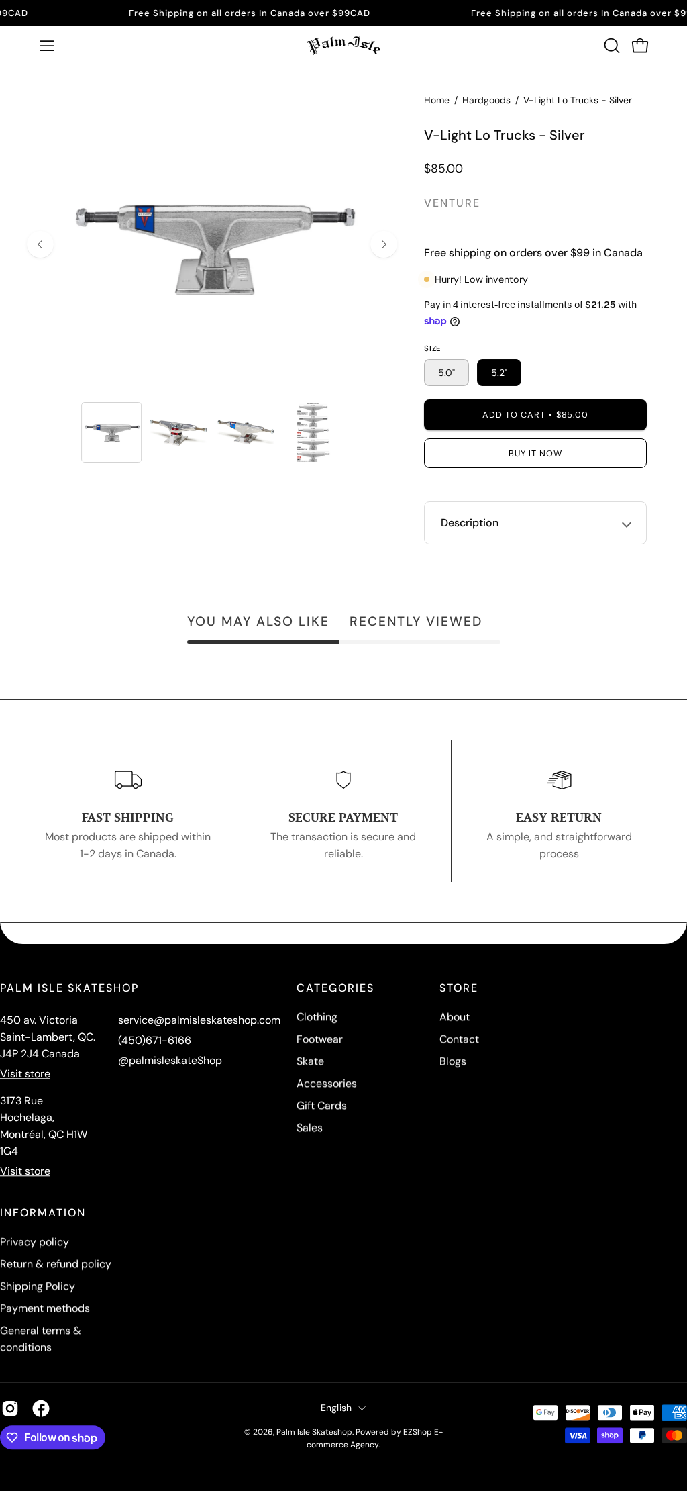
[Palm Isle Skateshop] (343, 45)
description (469, 523)
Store (458, 988)
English (336, 1408)
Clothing (317, 1017)
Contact (459, 1039)
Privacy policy (34, 1242)
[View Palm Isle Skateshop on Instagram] (10, 1408)
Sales (310, 1127)
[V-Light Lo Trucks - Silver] (111, 432)
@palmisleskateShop (170, 1060)
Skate (310, 1061)
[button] (610, 45)
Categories (335, 988)
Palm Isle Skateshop (314, 1432)
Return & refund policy (55, 1264)
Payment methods (45, 1308)
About (454, 1017)
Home (437, 100)
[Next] (383, 244)
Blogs (452, 1061)
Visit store (25, 1074)
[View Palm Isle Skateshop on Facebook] (41, 1408)
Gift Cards (322, 1105)
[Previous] (40, 244)
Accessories (327, 1083)
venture (452, 203)
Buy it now (535, 453)
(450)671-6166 (154, 1040)
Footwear (320, 1039)
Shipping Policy (37, 1286)
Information (43, 1213)
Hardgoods (486, 100)
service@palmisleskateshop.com (199, 1020)
